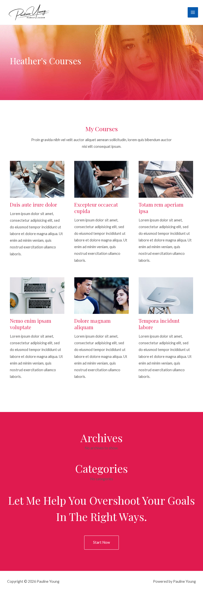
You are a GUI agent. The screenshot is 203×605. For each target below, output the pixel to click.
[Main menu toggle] (193, 12)
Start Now (101, 542)
